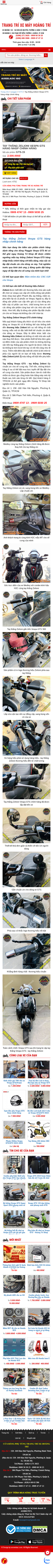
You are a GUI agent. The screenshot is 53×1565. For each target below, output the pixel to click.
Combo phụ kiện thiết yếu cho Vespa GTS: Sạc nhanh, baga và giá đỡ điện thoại (14, 1178)
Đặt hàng (11, 173)
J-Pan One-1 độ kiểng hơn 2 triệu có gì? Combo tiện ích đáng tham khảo (14, 1420)
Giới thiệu (18, 1433)
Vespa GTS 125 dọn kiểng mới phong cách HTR (39, 1204)
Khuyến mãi (31, 1438)
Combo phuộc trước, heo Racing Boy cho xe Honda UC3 (38, 1297)
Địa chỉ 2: (7, 1470)
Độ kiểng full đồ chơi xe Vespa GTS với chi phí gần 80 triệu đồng (14, 1232)
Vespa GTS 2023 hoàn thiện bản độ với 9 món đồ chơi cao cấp (38, 1178)
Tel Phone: (19, 1464)
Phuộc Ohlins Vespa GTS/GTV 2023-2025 (14, 1142)
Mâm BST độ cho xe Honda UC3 (14, 1329)
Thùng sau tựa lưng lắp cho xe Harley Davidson (14, 1389)
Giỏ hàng (47, 2)
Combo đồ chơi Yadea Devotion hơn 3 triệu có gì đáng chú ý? (39, 1390)
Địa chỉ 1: (6, 1451)
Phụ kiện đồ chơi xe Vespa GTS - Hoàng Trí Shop (39, 1231)
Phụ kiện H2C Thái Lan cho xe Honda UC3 (14, 1359)
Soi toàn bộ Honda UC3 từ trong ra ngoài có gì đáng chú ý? (39, 1330)
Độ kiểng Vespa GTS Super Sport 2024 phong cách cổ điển (14, 1205)
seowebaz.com (16, 1547)
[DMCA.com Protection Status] (40, 1529)
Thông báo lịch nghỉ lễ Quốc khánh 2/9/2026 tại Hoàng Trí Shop (14, 1267)
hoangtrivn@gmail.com (29, 1520)
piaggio (14, 92)
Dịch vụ (31, 1433)
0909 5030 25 (36, 212)
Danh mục (4, 4)
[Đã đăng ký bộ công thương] (19, 1529)
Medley (23, 178)
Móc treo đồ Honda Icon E (39, 1358)
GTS (21, 92)
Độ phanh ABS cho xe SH (14, 1295)
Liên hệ (17, 1438)
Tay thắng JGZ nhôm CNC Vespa (38, 1142)
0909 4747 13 (18, 212)
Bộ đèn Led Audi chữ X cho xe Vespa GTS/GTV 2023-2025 (39, 1113)
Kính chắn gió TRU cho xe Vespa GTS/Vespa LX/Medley (14, 1082)
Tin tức (43, 1433)
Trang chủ (5, 92)
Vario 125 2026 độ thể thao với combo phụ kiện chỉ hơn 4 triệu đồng (38, 1420)
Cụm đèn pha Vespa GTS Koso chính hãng (14, 1112)
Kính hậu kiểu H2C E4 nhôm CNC (38, 1266)
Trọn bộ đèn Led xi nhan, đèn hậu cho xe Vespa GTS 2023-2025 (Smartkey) (39, 1082)
